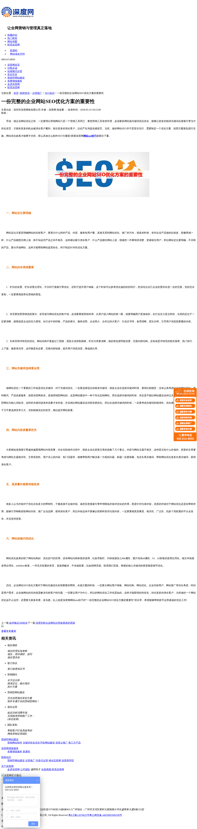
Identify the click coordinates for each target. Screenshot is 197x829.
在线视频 (46, 769)
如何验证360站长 (18, 623)
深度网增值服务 (9, 748)
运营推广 (37, 93)
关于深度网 (7, 766)
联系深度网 (13, 44)
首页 (16, 93)
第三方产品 (74, 742)
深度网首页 (13, 65)
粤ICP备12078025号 (78, 815)
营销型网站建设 (16, 77)
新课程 (13, 50)
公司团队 (25, 769)
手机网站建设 (47, 742)
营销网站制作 (14, 742)
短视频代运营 (14, 71)
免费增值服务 (14, 81)
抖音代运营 (42, 760)
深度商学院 (68, 760)
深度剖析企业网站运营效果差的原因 (55, 623)
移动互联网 (55, 760)
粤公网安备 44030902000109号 (105, 815)
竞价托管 (12, 74)
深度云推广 (61, 742)
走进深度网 (13, 84)
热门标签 (12, 38)
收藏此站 (12, 35)
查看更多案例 (8, 631)
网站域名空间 (17, 54)
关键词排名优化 (31, 742)
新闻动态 (6, 757)
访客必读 (12, 68)
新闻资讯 (25, 93)
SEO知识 (49, 93)
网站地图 (12, 41)
